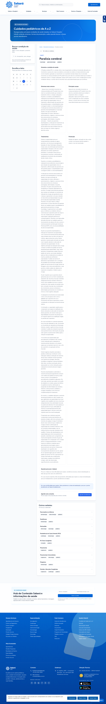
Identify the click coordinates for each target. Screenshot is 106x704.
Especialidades (9, 653)
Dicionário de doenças (49, 47)
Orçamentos (58, 627)
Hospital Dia (9, 627)
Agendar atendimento (85, 494)
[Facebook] (31, 682)
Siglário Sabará (82, 638)
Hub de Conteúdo (93, 11)
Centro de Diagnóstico (11, 623)
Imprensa (57, 625)
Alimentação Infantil (84, 625)
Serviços (44, 11)
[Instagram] (35, 682)
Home (40, 47)
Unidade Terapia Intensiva (12, 634)
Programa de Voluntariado (61, 632)
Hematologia (33, 630)
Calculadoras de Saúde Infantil (86, 636)
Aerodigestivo (33, 621)
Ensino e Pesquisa (76, 11)
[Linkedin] (38, 682)
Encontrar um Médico (11, 636)
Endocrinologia (34, 625)
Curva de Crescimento (84, 627)
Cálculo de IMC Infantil (84, 630)
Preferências (72, 698)
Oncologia (32, 634)
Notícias (81, 623)
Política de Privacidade (82, 598)
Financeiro (57, 638)
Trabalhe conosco (59, 634)
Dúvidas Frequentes (10, 649)
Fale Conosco (60, 11)
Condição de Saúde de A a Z (86, 621)
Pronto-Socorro (10, 632)
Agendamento (94, 4)
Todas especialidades (35, 636)
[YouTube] (48, 682)
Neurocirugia (33, 632)
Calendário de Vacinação (85, 634)
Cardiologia (33, 623)
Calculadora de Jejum (84, 632)
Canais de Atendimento (60, 621)
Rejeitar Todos (82, 698)
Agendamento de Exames (12, 621)
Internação (8, 630)
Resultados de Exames (11, 651)
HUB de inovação (59, 623)
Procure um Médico (11, 655)
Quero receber (75, 595)
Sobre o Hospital (12, 11)
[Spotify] (45, 682)
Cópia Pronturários (59, 630)
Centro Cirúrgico (10, 625)
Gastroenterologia (34, 627)
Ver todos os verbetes (48, 51)
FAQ (56, 636)
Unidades (28, 11)
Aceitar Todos (93, 698)
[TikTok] (42, 682)
